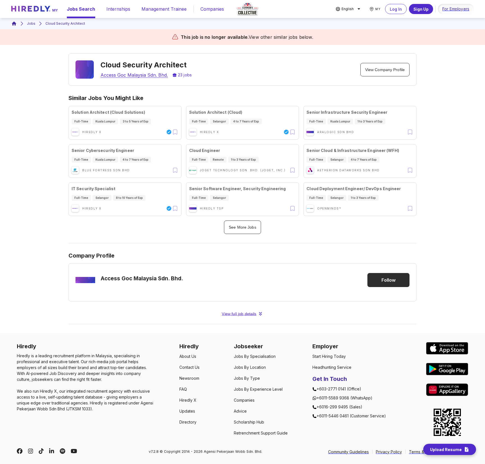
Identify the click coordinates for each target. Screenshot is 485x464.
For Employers (455, 8)
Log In (396, 9)
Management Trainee (164, 9)
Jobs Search (81, 9)
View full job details (239, 313)
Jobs (31, 23)
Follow (388, 280)
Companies (212, 9)
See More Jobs (242, 227)
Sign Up (421, 9)
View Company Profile (385, 69)
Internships (118, 9)
